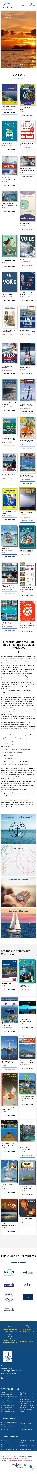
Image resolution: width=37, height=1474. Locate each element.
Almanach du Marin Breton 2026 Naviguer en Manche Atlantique (27, 405)
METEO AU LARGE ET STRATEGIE (9, 403)
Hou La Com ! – (25, 1458)
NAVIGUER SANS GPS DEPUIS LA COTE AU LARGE (27, 552)
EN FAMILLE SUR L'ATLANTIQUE (7, 549)
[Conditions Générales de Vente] (27, 1326)
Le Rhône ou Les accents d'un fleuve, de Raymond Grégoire (9, 1225)
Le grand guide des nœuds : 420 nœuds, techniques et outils (26, 589)
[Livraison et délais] (10, 1325)
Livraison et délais (10, 1329)
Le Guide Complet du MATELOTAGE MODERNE (8, 331)
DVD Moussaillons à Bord (8, 1185)
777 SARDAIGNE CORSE (25, 108)
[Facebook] (2, 1378)
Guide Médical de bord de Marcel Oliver (27, 144)
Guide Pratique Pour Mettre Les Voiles (26, 441)
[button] (9, 113)
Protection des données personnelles (20, 1460)
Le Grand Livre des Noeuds (26, 293)
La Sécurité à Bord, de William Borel (9, 1108)
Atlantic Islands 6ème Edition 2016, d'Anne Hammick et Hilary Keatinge (27, 1063)
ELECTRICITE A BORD (9, 143)
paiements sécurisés (27, 1341)
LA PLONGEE (6, 1025)
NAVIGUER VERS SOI (8, 260)
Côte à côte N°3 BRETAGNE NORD (25, 1020)
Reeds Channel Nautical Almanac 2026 (27, 331)
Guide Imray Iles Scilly (9, 106)
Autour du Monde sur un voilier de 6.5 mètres (9, 204)
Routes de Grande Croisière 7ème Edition (27, 476)
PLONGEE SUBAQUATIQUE (25, 986)
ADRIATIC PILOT (7, 983)
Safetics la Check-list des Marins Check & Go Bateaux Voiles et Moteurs (27, 626)
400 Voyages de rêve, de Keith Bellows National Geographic (9, 1145)
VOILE (22, 259)
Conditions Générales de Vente (27, 1330)
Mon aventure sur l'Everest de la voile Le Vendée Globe (27, 170)
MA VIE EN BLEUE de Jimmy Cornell (8, 475)
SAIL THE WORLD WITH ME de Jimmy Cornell (8, 586)
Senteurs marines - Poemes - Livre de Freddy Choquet (8, 1063)
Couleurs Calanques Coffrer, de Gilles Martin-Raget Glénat (26, 1149)
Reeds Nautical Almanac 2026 (7, 367)
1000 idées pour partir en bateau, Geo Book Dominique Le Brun (27, 1098)
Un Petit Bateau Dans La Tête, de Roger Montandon (27, 1188)
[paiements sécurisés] (27, 1337)
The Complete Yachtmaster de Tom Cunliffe (8, 179)
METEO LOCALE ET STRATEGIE (26, 513)
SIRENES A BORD (25, 367)
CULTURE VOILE (7, 294)
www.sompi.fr (13, 1458)
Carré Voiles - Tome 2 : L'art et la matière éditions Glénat (27, 1220)
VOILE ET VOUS (25, 223)
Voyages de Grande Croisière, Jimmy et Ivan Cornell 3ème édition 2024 (9, 440)
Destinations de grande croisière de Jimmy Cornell (8, 624)
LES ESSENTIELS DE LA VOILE (9, 512)
